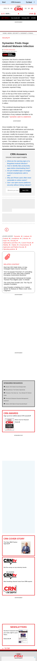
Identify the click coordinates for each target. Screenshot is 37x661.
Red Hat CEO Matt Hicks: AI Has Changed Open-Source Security (15, 268)
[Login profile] (35, 14)
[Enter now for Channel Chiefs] (10, 430)
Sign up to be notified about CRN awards (17, 416)
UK (29, 8)
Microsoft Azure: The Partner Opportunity (15, 389)
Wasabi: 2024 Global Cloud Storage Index (15, 386)
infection (26, 238)
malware (27, 236)
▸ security (15, 33)
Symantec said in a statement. (20, 117)
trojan (5, 240)
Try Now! (29, 2)
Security (5, 38)
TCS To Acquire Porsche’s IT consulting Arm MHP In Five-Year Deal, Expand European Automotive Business (18, 273)
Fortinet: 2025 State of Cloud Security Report (16, 404)
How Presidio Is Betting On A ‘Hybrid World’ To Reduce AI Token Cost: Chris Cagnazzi (17, 288)
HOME (4, 33)
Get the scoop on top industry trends (15, 567)
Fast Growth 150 (15, 18)
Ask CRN (25, 190)
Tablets (14, 245)
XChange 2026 (25, 18)
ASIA (5, 8)
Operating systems (9, 249)
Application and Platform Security (14, 247)
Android (6, 238)
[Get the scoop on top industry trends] (10, 575)
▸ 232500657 (23, 33)
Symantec (17, 236)
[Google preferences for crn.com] (9, 55)
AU (11, 8)
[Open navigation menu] (3, 13)
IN (8, 8)
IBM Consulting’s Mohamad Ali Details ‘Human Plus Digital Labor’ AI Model (17, 279)
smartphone (16, 238)
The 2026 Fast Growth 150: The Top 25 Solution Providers (18, 283)
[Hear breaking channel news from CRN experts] (10, 590)
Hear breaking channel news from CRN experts (18, 581)
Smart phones (24, 245)
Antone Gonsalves (9, 49)
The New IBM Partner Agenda (10, 543)
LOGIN (31, 14)
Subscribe (7, 638)
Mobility (6, 245)
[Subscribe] (23, 643)
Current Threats (26, 243)
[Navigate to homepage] (18, 10)
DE (26, 8)
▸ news (8, 33)
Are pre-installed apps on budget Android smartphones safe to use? (18, 173)
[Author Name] (6, 207)
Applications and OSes (10, 243)
